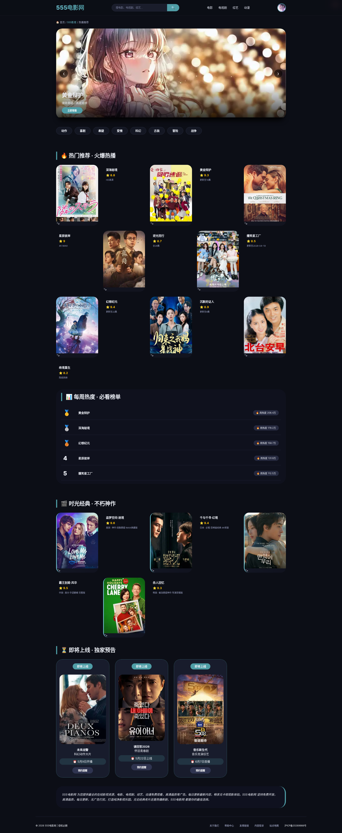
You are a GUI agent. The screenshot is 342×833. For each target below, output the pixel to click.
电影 (210, 7)
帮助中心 (229, 825)
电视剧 (222, 7)
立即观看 (72, 110)
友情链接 (244, 825)
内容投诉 (259, 825)
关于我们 (214, 825)
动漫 (247, 7)
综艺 (235, 7)
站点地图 (274, 825)
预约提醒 (82, 770)
